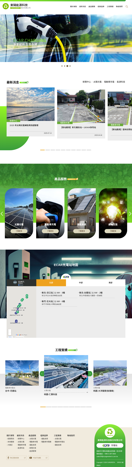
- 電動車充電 (21, 445)
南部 (110, 283)
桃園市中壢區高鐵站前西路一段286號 (109, 451)
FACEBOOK (14, 458)
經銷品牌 (101, 6)
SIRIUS (119, 462)
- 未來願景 (10, 442)
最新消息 (82, 6)
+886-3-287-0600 (110, 454)
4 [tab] (70, 66)
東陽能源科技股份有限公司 (110, 440)
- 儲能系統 (32, 445)
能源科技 (121, 82)
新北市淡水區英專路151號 (52, 296)
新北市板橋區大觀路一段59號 (90, 296)
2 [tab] (65, 66)
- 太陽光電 (20, 442)
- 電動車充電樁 (45, 442)
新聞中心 (87, 82)
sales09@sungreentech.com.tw (107, 456)
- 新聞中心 (20, 439)
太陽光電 (97, 82)
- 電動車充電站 (59, 442)
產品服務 (91, 6)
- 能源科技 (20, 448)
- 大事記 (9, 445)
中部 (81, 283)
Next (130, 214)
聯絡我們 (119, 6)
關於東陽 (73, 6)
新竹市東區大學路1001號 (51, 304)
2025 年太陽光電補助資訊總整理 (24, 125)
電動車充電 (109, 82)
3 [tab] (67, 66)
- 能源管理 (32, 451)
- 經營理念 (10, 439)
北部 (51, 283)
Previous (2, 214)
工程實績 (110, 6)
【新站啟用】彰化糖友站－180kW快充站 (78, 127)
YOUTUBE (37, 458)
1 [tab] (62, 66)
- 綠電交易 (32, 448)
